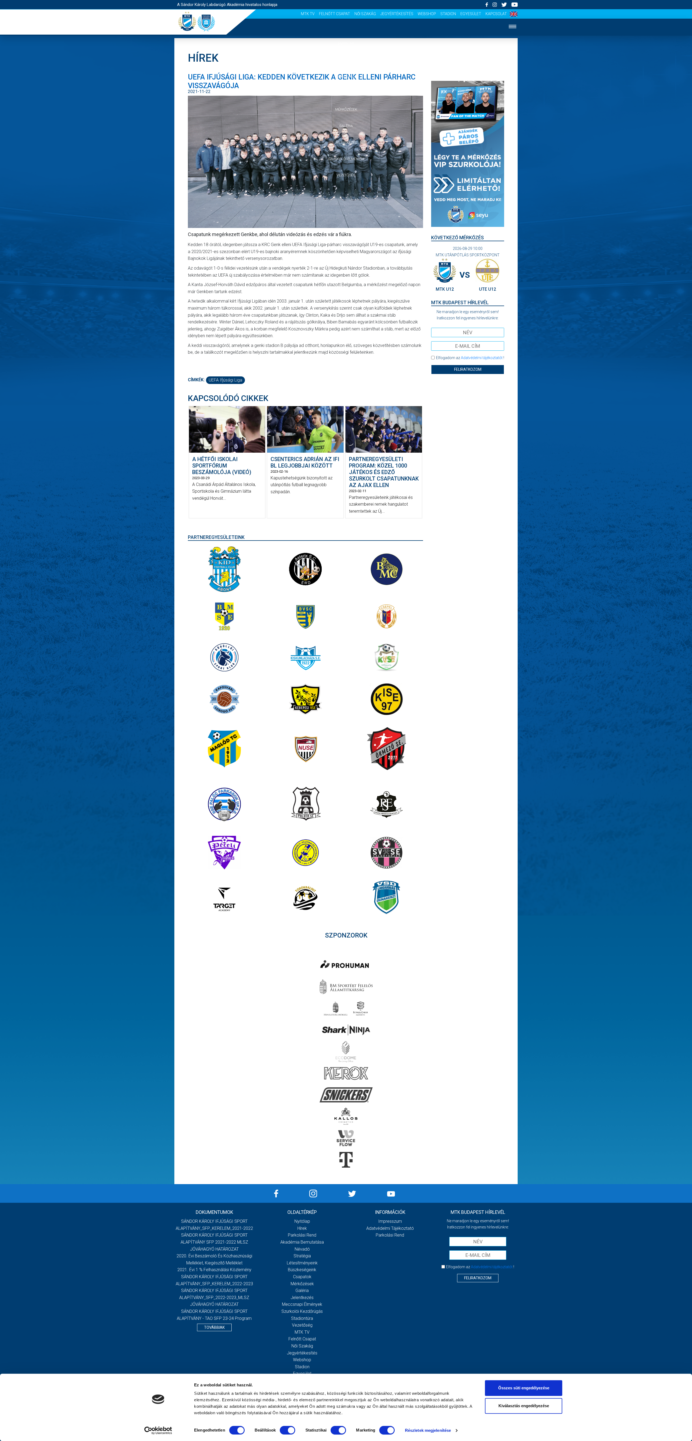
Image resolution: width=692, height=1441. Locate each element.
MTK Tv (308, 14)
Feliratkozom (467, 369)
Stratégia (302, 1255)
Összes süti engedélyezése (523, 1388)
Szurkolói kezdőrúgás (302, 1311)
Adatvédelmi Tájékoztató (390, 1228)
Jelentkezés (346, 142)
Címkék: (196, 379)
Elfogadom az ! (470, 358)
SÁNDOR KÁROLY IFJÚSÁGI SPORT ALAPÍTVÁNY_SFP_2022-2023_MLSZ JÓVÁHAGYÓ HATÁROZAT (214, 1297)
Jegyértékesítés (396, 14)
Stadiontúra (302, 1318)
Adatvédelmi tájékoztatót (482, 358)
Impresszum (390, 1221)
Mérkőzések (346, 109)
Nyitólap (346, 44)
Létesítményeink (302, 1263)
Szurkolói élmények (346, 159)
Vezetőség (346, 175)
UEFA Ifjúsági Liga (225, 380)
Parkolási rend (302, 1235)
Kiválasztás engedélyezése (523, 1405)
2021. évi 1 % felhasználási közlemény (214, 1269)
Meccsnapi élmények (302, 1304)
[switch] (287, 1430)
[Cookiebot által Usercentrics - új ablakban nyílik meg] (158, 1430)
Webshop (427, 14)
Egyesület (470, 14)
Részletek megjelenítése (428, 1430)
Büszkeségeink (302, 1269)
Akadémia (346, 77)
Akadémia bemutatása (302, 1242)
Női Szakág (365, 14)
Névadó (302, 1249)
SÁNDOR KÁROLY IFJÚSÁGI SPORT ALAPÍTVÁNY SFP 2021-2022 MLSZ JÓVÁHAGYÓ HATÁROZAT (214, 1242)
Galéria (346, 126)
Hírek (346, 60)
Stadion (448, 14)
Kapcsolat (496, 14)
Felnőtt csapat (334, 14)
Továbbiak (214, 1327)
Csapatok (346, 93)
